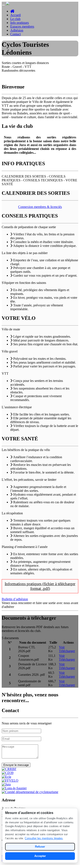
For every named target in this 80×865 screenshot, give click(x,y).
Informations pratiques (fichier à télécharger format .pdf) (40, 586)
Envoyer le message (16, 765)
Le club (15, 19)
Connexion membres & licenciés (40, 207)
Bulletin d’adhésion (15, 599)
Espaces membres (22, 26)
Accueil (15, 15)
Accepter (40, 856)
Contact (15, 34)
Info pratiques (19, 22)
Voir (62, 647)
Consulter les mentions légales (44, 838)
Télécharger (67, 651)
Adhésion (16, 30)
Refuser (40, 846)
